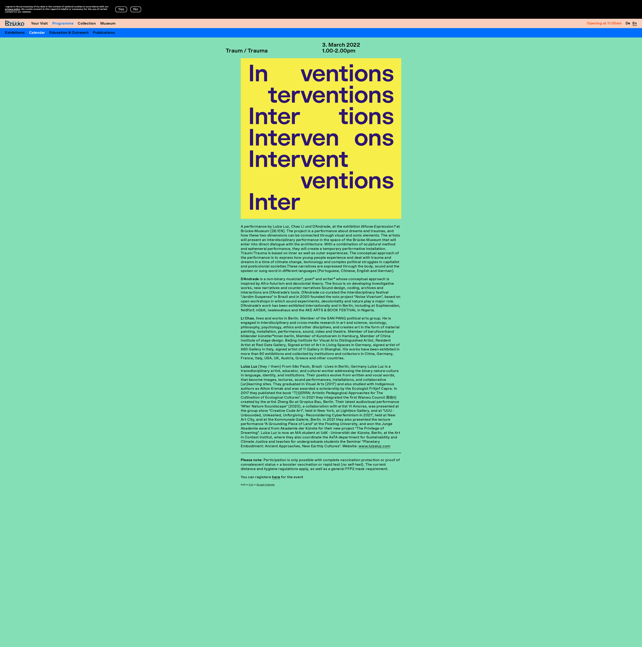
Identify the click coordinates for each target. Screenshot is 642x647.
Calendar (37, 33)
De (628, 23)
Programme (63, 23)
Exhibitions (15, 33)
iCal (251, 485)
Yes (121, 9)
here (276, 477)
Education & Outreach (69, 33)
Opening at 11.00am (604, 23)
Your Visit (39, 23)
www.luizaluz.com (374, 446)
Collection (87, 23)
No (135, 9)
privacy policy (12, 9)
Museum (108, 23)
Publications (104, 33)
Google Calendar (265, 485)
